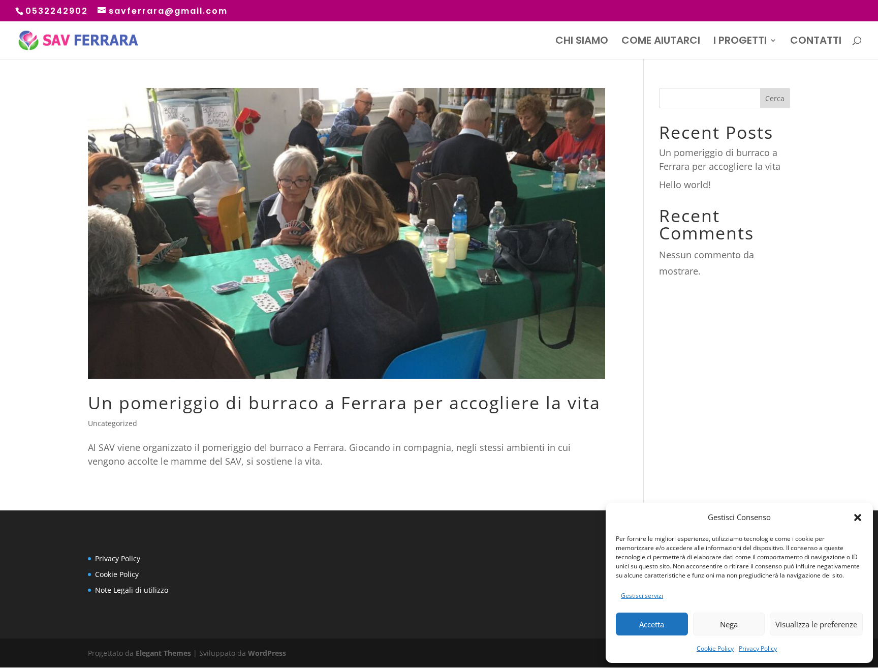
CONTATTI (815, 42)
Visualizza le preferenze (816, 624)
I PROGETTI (740, 42)
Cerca (775, 98)
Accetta (651, 624)
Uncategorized (112, 423)
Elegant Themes (163, 653)
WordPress (267, 653)
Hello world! (685, 184)
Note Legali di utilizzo (131, 590)
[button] (858, 517)
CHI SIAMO (581, 42)
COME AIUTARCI (660, 42)
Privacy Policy (758, 648)
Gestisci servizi (642, 595)
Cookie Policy (715, 648)
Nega (729, 624)
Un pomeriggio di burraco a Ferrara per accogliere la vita (344, 402)
